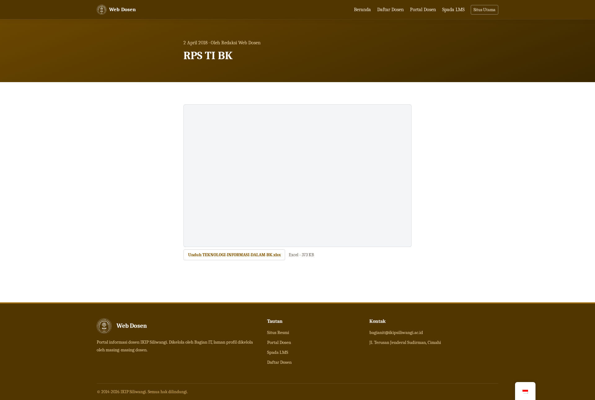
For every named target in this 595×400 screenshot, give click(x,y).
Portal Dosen (423, 9)
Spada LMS (453, 9)
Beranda (362, 9)
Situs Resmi (278, 332)
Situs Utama (485, 9)
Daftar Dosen (390, 9)
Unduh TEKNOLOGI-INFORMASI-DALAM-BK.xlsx (234, 254)
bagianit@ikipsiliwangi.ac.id (396, 332)
